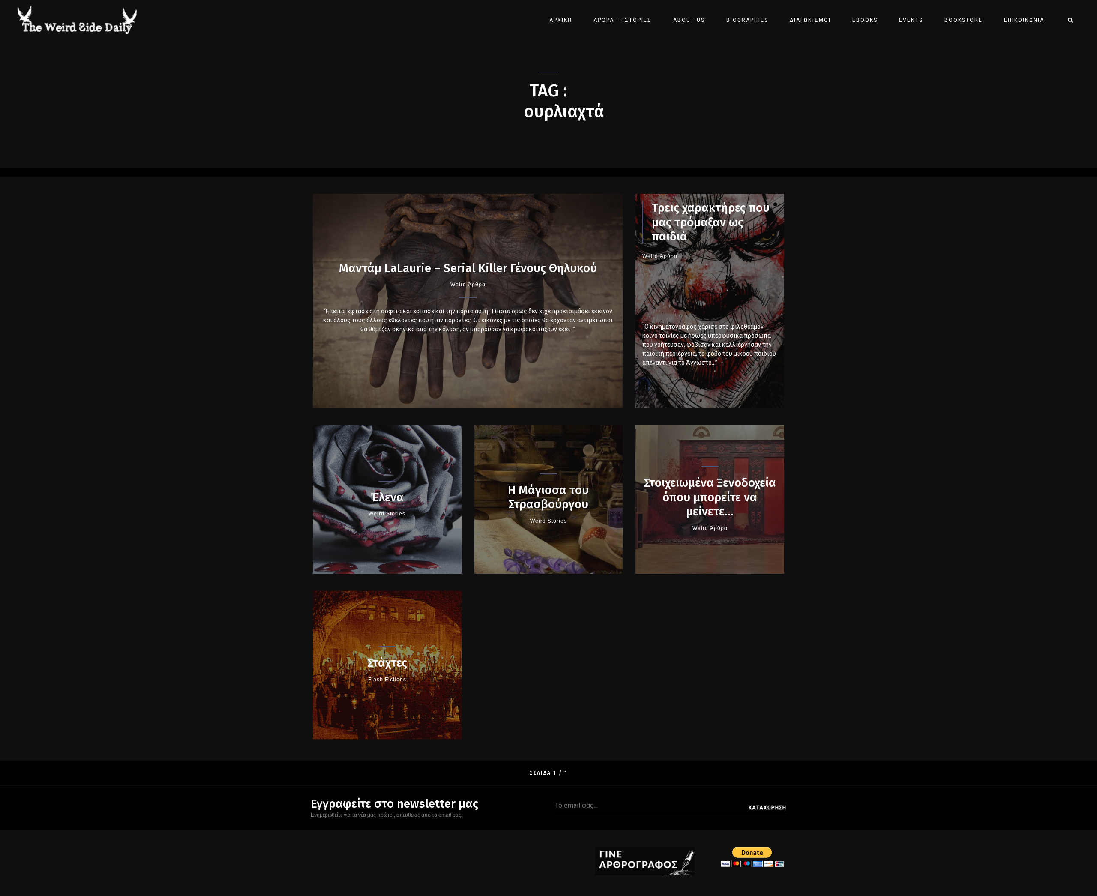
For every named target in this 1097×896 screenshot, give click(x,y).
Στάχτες (387, 663)
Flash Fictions (387, 680)
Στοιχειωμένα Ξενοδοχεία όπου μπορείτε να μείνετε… (710, 497)
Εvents (911, 20)
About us (689, 20)
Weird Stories (387, 514)
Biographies (747, 20)
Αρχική (560, 20)
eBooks (865, 20)
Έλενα (387, 497)
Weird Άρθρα (468, 285)
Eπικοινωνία (1024, 20)
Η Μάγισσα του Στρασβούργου (548, 497)
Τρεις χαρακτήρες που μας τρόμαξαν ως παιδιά (711, 222)
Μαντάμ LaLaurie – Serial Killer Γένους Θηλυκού (468, 268)
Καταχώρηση (767, 808)
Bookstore (963, 20)
